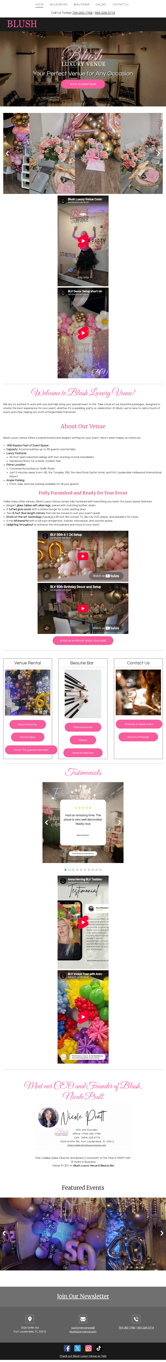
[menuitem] (39, 6)
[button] (29, 154)
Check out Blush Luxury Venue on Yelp (83, 1356)
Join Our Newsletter (83, 1296)
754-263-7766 (82, 12)
